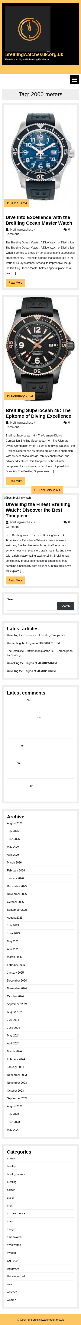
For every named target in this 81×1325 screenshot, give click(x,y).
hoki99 (11, 763)
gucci (10, 1197)
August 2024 (14, 1012)
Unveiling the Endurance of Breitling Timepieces (36, 635)
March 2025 (14, 956)
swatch (11, 1252)
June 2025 (13, 933)
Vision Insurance (18, 785)
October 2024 (15, 996)
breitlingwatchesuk (35, 229)
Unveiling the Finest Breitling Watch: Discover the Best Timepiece (38, 510)
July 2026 (13, 831)
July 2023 (13, 1114)
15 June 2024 (16, 203)
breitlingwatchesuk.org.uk (34, 54)
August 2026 (14, 823)
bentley (11, 1166)
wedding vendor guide (22, 717)
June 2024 (13, 1027)
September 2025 (17, 909)
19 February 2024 (19, 396)
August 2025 (14, 917)
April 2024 (13, 1043)
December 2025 (17, 886)
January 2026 (15, 878)
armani (11, 1158)
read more (14, 745)
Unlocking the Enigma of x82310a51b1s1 (32, 663)
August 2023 (14, 1106)
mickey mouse (16, 1213)
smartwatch (14, 1237)
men (9, 1205)
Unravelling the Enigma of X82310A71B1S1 (33, 643)
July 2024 (13, 1019)
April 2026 (13, 854)
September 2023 (17, 1098)
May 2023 (13, 1129)
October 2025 (15, 901)
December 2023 (17, 1074)
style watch (14, 1244)
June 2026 (13, 839)
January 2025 (15, 972)
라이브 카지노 (16, 700)
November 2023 (17, 1082)
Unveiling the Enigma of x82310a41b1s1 (31, 671)
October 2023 (15, 1090)
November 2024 (17, 988)
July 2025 (13, 925)
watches (12, 1292)
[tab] (74, 79)
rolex (10, 1221)
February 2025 (16, 964)
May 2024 (13, 1035)
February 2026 (16, 870)
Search (11, 599)
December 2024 (17, 980)
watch (10, 1284)
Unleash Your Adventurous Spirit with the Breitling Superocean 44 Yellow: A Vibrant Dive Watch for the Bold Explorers (38, 768)
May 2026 (13, 846)
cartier (11, 1189)
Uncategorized (16, 1276)
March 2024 (14, 1051)
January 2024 (15, 1066)
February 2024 (16, 1059)
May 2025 (13, 941)
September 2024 (17, 1004)
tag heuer (12, 1260)
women (11, 1300)
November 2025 (17, 894)
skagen (11, 1229)
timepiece (13, 1268)
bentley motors (16, 1174)
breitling (11, 1181)
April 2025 (13, 949)
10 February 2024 (47, 490)
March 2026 (14, 862)
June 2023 (13, 1122)
